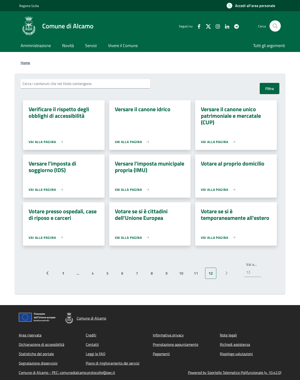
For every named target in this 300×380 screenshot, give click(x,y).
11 (198, 274)
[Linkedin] (225, 26)
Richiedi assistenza (235, 344)
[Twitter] (206, 26)
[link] (47, 141)
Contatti (92, 344)
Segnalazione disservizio (38, 363)
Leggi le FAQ (95, 354)
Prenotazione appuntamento (175, 344)
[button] (251, 5)
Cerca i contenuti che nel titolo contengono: (57, 83)
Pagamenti (161, 354)
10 (183, 274)
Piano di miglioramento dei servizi (112, 363)
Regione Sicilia (29, 5)
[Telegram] (234, 26)
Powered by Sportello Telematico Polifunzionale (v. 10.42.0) (234, 372)
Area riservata (30, 335)
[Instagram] (216, 26)
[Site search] (275, 26)
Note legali (228, 335)
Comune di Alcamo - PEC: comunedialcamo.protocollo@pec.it (67, 372)
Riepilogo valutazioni (236, 354)
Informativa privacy (168, 335)
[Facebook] (197, 26)
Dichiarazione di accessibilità (41, 344)
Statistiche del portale (36, 354)
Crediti (91, 335)
